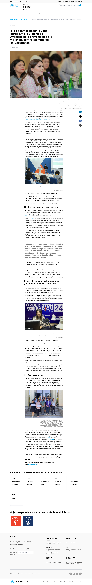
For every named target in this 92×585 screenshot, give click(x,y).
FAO (32, 450)
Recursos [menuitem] (26, 13)
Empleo (67, 547)
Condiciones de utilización (76, 581)
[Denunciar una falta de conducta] (75, 558)
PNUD (48, 437)
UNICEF (58, 443)
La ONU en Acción (50, 538)
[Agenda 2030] (56, 547)
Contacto (45, 581)
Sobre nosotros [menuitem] (64, 13)
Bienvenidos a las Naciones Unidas (20, 1)
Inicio (11, 19)
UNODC (52, 446)
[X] (80, 116)
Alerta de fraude (58, 581)
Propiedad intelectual (51, 581)
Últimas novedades (18, 19)
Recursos (68, 538)
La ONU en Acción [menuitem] (16, 13)
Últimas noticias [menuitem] (53, 13)
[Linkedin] (80, 112)
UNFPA (52, 439)
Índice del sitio (68, 581)
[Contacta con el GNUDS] (56, 558)
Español (80, 1)
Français (71, 1)
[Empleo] (75, 547)
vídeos (32, 218)
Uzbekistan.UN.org (32, 464)
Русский (75, 1)
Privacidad (63, 581)
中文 (63, 1)
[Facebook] (80, 121)
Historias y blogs (27, 19)
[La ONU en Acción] (56, 538)
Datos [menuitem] (33, 13)
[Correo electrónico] (80, 125)
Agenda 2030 (49, 547)
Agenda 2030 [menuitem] (42, 13)
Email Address (13, 552)
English (66, 1)
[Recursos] (75, 538)
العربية (59, 1)
